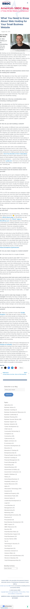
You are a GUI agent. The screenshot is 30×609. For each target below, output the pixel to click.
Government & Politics (10, 469)
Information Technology (11, 488)
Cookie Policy (19, 593)
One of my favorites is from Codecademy (15, 153)
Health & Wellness (9, 474)
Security (6, 529)
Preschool (7, 517)
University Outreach (10, 550)
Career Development (10, 426)
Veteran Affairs (8, 553)
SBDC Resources (9, 527)
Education (7, 448)
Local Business (8, 505)
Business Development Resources (14, 412)
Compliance (7, 433)
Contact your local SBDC (5, 585)
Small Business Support (11, 534)
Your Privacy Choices (8, 606)
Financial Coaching (9, 457)
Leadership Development (11, 500)
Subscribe (9, 394)
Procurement (8, 519)
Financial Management (10, 460)
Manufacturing (8, 510)
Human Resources (9, 484)
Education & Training (10, 450)
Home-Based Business (10, 479)
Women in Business (10, 558)
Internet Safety (8, 498)
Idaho (6, 486)
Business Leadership (10, 414)
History (6, 476)
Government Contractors (11, 472)
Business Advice (9, 407)
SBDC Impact (8, 524)
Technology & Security (10, 543)
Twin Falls (7, 546)
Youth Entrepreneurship (11, 560)
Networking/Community (11, 515)
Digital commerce (9, 441)
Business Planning (9, 417)
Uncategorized (8, 548)
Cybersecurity (8, 438)
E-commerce (8, 443)
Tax (5, 541)
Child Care (7, 429)
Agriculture (7, 405)
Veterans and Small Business (12, 555)
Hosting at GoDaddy (6, 344)
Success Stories (8, 539)
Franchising (7, 464)
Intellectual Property (10, 493)
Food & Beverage (9, 462)
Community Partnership (11, 431)
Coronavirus (7, 436)
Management (8, 507)
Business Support (9, 421)
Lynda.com (9, 161)
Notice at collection (4, 607)
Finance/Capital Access (11, 455)
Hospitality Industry (10, 481)
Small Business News (10, 531)
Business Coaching (9, 410)
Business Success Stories (11, 419)
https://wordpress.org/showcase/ (9, 247)
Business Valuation (9, 424)
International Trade (9, 496)
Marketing (7, 512)
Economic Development (11, 445)
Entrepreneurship (9, 453)
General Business (9, 467)
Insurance (7, 491)
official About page (7, 217)
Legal (6, 503)
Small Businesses (9, 536)
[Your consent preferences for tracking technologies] (27, 606)
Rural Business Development (12, 522)
